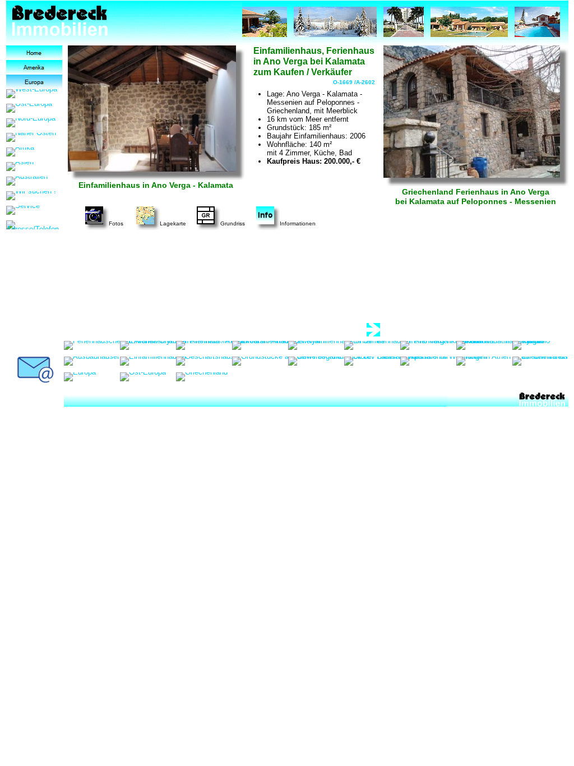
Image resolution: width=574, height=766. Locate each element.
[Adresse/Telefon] (34, 224)
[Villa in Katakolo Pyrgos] (540, 345)
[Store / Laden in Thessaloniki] (396, 361)
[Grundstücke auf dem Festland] (286, 361)
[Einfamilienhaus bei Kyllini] (279, 345)
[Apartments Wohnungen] (443, 361)
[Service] (23, 210)
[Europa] (34, 82)
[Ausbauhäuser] (91, 361)
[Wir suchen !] (31, 195)
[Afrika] (20, 151)
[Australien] (27, 181)
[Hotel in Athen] (483, 361)
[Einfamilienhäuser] (153, 361)
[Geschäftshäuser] (208, 361)
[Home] (34, 52)
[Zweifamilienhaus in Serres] (336, 345)
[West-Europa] (31, 93)
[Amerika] (34, 67)
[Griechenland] (202, 376)
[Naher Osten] (31, 137)
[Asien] (20, 166)
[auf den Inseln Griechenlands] (540, 361)
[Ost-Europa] (29, 108)
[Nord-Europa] (30, 122)
